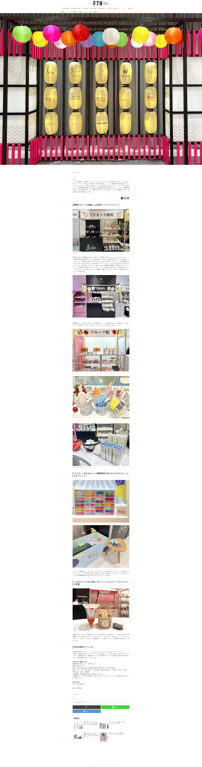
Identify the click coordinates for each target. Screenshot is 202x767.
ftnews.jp (200, 164)
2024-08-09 (76, 172)
